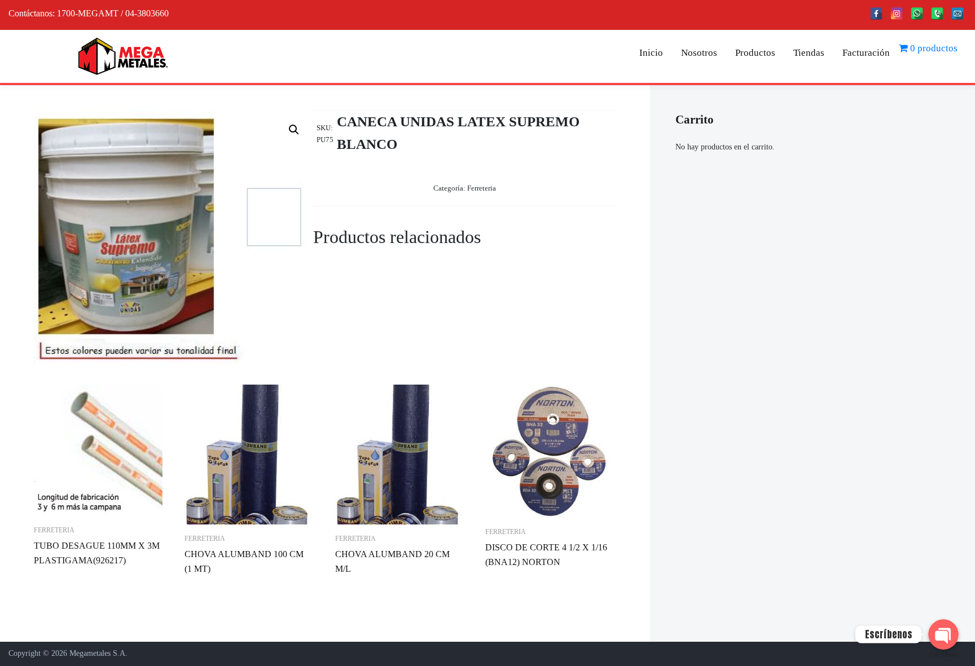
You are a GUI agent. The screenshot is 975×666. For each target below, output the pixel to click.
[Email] (957, 13)
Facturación (866, 52)
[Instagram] (896, 13)
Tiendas (808, 52)
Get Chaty (944, 655)
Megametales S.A (97, 653)
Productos (755, 52)
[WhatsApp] (917, 13)
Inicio (651, 52)
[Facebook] (876, 13)
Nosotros (699, 52)
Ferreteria (481, 188)
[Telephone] (937, 13)
